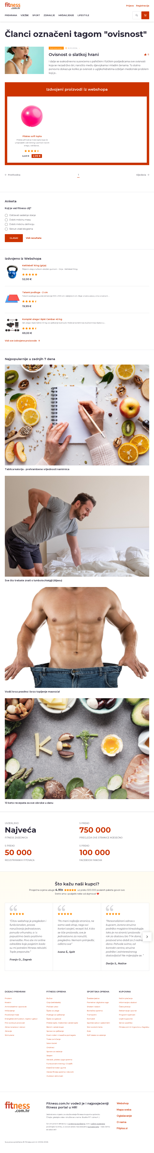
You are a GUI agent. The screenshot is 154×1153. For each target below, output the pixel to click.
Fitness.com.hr (12, 5)
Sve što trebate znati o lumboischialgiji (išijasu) (33, 580)
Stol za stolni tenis (94, 1027)
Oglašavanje (124, 1115)
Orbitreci (50, 1047)
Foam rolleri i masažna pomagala (61, 1035)
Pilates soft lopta (32, 136)
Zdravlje (49, 15)
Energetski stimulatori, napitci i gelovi (21, 1019)
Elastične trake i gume (56, 1068)
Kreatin (8, 1002)
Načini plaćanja (125, 998)
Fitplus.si (122, 1128)
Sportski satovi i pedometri (98, 1023)
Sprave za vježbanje (55, 1031)
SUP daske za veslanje (96, 1035)
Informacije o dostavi (128, 1002)
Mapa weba (124, 1109)
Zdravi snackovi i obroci (15, 1027)
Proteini (8, 998)
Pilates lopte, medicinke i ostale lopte (62, 1023)
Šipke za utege (52, 1011)
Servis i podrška (125, 1023)
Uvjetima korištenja (76, 1124)
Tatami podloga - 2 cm (35, 292)
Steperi (49, 1055)
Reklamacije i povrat (128, 1011)
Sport (36, 15)
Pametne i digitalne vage (98, 1002)
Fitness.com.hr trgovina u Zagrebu (134, 1027)
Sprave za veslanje (54, 1051)
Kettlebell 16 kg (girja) (34, 265)
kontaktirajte (93, 1127)
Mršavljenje (66, 15)
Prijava (130, 5)
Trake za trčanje (53, 1039)
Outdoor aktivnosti (54, 1076)
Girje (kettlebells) (53, 1002)
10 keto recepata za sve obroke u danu (29, 802)
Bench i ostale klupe (55, 1027)
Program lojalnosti (127, 1015)
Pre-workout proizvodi (15, 1023)
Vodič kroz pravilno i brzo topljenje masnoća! (32, 691)
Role (89, 1031)
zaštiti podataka (98, 1124)
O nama (121, 1122)
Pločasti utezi (52, 1006)
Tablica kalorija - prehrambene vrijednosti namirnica (37, 469)
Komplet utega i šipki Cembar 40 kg (42, 319)
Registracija (142, 5)
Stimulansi (9, 1035)
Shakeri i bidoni (93, 1006)
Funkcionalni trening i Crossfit (59, 1063)
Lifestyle (83, 15)
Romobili (91, 1019)
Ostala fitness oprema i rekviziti (60, 1072)
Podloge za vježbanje (55, 1015)
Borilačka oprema (95, 1011)
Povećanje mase (12, 1015)
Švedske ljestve (93, 998)
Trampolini (92, 1015)
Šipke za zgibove (53, 1019)
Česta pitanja (124, 1006)
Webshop (123, 1103)
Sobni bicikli (51, 1043)
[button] (147, 936)
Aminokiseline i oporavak (16, 1006)
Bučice (49, 998)
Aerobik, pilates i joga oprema (59, 1059)
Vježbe (25, 15)
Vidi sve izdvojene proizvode (21, 340)
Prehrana (11, 15)
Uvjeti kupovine (125, 1019)
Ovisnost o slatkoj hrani (74, 54)
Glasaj (14, 238)
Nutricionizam (56, 48)
